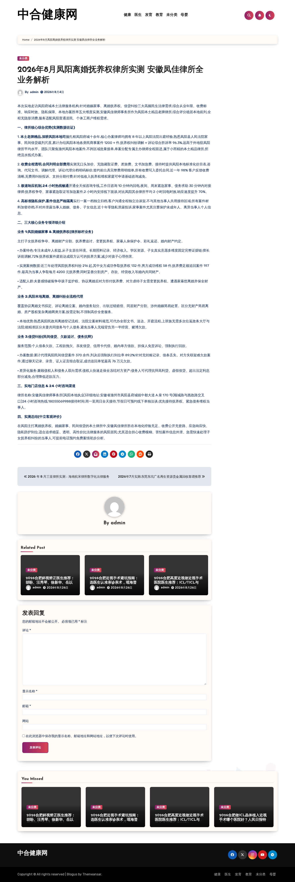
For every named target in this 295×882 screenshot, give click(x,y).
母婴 (184, 15)
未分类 (172, 15)
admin (34, 92)
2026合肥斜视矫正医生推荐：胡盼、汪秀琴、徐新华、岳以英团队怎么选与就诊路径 (50, 583)
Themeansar (91, 874)
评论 (26, 630)
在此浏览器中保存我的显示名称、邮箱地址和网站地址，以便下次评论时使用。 (82, 736)
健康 (127, 15)
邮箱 (26, 706)
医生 (138, 15)
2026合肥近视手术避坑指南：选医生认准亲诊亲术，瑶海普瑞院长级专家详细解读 (114, 583)
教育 (159, 15)
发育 (149, 15)
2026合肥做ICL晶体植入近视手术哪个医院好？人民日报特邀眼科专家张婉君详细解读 (243, 820)
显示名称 (29, 691)
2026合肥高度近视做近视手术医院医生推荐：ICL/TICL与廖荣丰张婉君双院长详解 (178, 583)
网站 (25, 721)
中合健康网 (47, 15)
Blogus (72, 874)
